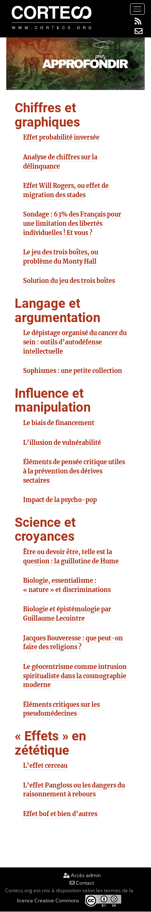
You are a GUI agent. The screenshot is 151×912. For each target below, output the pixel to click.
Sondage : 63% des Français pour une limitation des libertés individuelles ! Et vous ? (72, 223)
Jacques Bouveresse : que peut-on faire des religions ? (73, 642)
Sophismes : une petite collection (72, 371)
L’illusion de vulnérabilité (62, 443)
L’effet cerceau (45, 765)
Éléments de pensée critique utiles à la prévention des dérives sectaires (74, 471)
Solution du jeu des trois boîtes (69, 281)
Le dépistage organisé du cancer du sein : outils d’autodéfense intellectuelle (75, 342)
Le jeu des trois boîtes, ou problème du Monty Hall (60, 256)
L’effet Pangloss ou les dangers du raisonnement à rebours (74, 790)
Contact (84, 882)
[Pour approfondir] (75, 63)
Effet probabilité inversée (61, 137)
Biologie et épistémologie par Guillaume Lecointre (67, 613)
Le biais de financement (58, 423)
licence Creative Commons (48, 900)
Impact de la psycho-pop (60, 500)
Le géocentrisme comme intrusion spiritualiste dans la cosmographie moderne (75, 676)
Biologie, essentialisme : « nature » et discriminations (67, 585)
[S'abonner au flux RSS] (139, 21)
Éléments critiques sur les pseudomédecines (61, 709)
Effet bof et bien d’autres (60, 814)
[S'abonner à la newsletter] (139, 31)
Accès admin (85, 875)
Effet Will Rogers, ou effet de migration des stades (66, 190)
